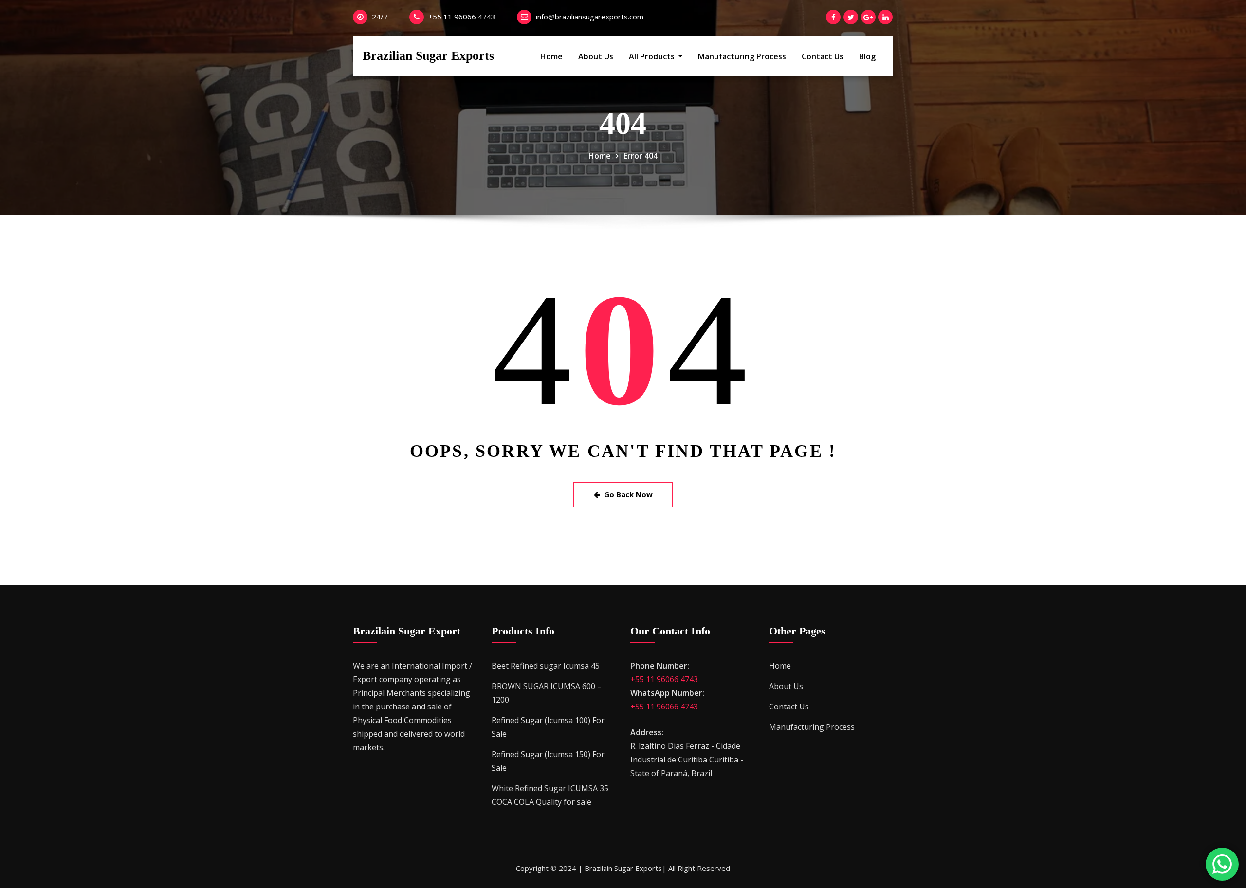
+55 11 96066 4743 (461, 16)
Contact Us (822, 56)
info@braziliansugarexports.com (589, 16)
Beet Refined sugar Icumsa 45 (546, 665)
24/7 (380, 16)
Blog (867, 56)
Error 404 (640, 155)
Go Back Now (628, 494)
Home (551, 56)
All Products (653, 56)
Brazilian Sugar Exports (428, 56)
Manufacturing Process (742, 56)
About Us (595, 56)
